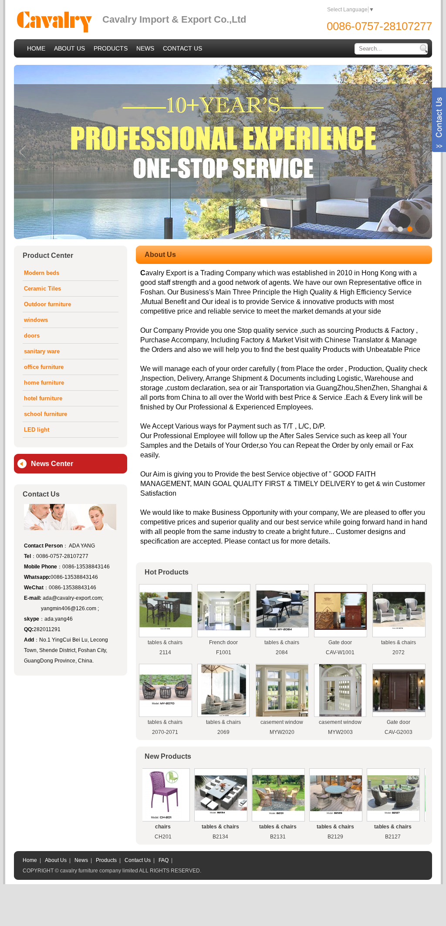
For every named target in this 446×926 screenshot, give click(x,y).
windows (36, 320)
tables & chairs (165, 642)
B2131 (249, 837)
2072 (398, 652)
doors (32, 335)
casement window (281, 722)
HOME (36, 48)
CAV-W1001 (340, 652)
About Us (56, 860)
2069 (223, 732)
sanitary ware (42, 351)
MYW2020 (282, 732)
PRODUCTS (111, 48)
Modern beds (41, 273)
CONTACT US (182, 48)
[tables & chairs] (165, 628)
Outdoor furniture (47, 304)
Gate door (340, 642)
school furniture (45, 414)
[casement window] (282, 715)
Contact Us (138, 860)
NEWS (145, 48)
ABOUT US (69, 48)
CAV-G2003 (398, 732)
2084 (282, 652)
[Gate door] (340, 628)
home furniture (44, 382)
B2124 (422, 837)
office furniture (44, 367)
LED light (36, 429)
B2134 (192, 837)
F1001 (223, 652)
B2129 (307, 837)
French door (223, 642)
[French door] (224, 628)
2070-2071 (165, 732)
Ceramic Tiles (42, 288)
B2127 (364, 837)
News (81, 860)
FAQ (164, 860)
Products (106, 860)
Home (30, 860)
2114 (165, 652)
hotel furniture (43, 398)
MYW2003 (340, 732)
